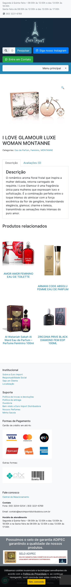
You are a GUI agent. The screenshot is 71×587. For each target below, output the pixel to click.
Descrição (11, 162)
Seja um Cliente (10, 380)
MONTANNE (47, 150)
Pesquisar (23, 50)
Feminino (35, 150)
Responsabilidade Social (14, 377)
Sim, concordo (36, 581)
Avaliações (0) (32, 162)
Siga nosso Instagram (52, 50)
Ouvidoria (7, 403)
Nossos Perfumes (11, 409)
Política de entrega (11, 400)
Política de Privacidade (35, 574)
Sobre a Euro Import (12, 374)
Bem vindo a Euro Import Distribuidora (21, 406)
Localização (8, 384)
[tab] (11, 162)
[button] (63, 88)
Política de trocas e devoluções (18, 397)
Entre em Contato (19, 59)
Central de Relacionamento (15, 497)
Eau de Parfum (22, 150)
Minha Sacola (9, 412)
